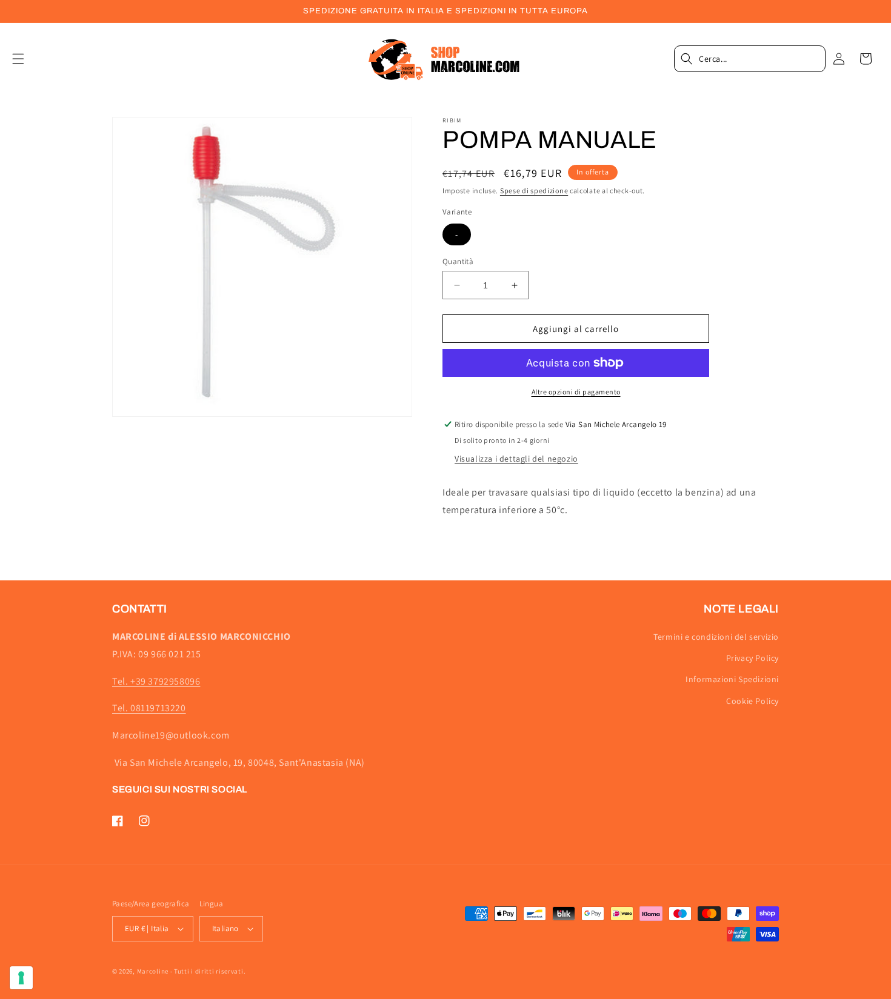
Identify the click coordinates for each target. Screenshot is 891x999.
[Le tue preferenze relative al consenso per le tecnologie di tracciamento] (21, 977)
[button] (25, 58)
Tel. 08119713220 (149, 708)
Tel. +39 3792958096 (156, 681)
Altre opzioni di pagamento (576, 391)
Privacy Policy (752, 657)
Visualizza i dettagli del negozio (516, 458)
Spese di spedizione (534, 190)
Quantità (457, 261)
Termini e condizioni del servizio (716, 636)
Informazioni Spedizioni (732, 679)
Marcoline (153, 971)
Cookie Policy (752, 700)
